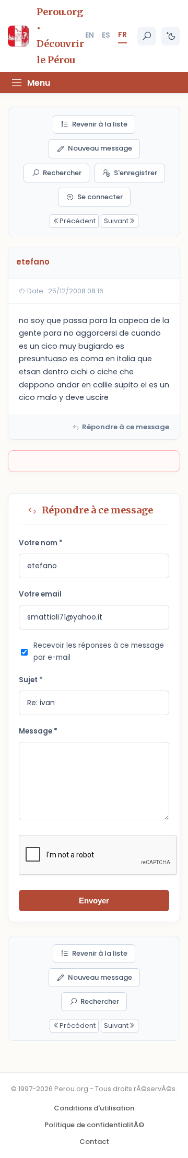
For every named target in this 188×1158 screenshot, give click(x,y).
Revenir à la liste (99, 124)
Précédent (78, 221)
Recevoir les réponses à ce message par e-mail (98, 651)
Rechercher (62, 173)
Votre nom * (41, 543)
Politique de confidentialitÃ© (94, 1125)
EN (89, 35)
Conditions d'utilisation (94, 1108)
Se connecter (100, 197)
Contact (94, 1141)
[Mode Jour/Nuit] (170, 36)
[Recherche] (146, 36)
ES (106, 35)
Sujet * (31, 680)
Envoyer (94, 900)
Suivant (116, 221)
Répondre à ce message (125, 427)
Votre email (40, 594)
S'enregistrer (135, 173)
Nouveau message (100, 148)
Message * (38, 731)
